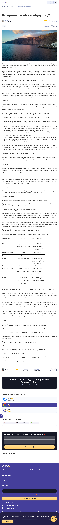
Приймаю (8, 521)
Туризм (4, 26)
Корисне (4, 480)
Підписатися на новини (28, 495)
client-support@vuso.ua (11, 505)
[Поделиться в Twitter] (53, 26)
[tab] (29, 399)
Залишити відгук (29, 491)
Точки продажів (9, 508)
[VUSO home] (5, 2)
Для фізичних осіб (8, 475)
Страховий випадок (29, 498)
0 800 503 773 (9, 502)
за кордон (41, 311)
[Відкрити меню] (55, 2)
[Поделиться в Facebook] (51, 26)
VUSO (48, 71)
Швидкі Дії (5, 485)
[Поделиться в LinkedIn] (56, 26)
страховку (13, 302)
